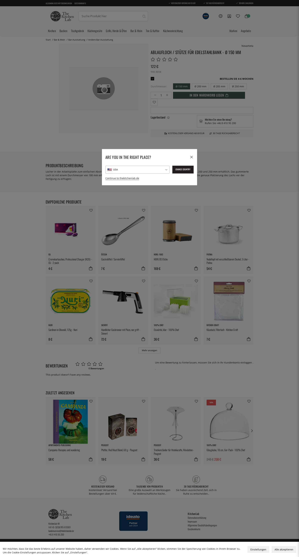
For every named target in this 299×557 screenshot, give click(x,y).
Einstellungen (258, 549)
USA (115, 169)
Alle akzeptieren (284, 549)
